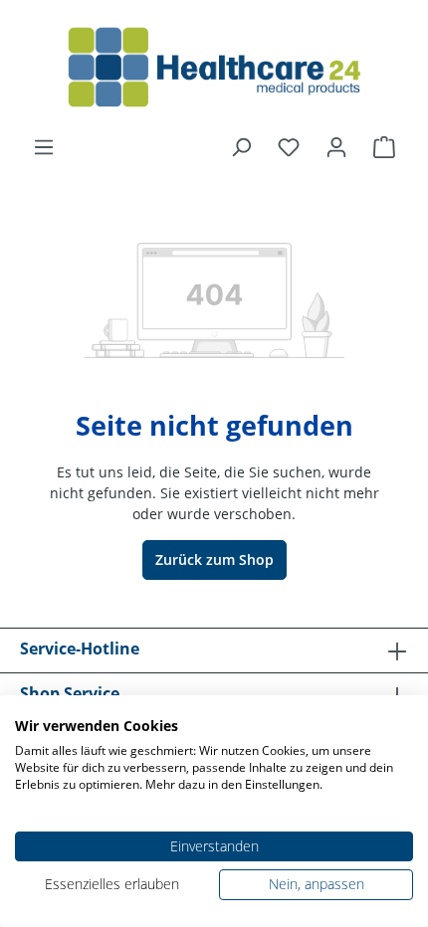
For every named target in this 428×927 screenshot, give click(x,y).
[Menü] (44, 147)
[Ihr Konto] (336, 147)
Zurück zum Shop (214, 559)
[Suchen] (241, 147)
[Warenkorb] (384, 147)
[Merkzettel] (289, 147)
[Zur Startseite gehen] (214, 67)
